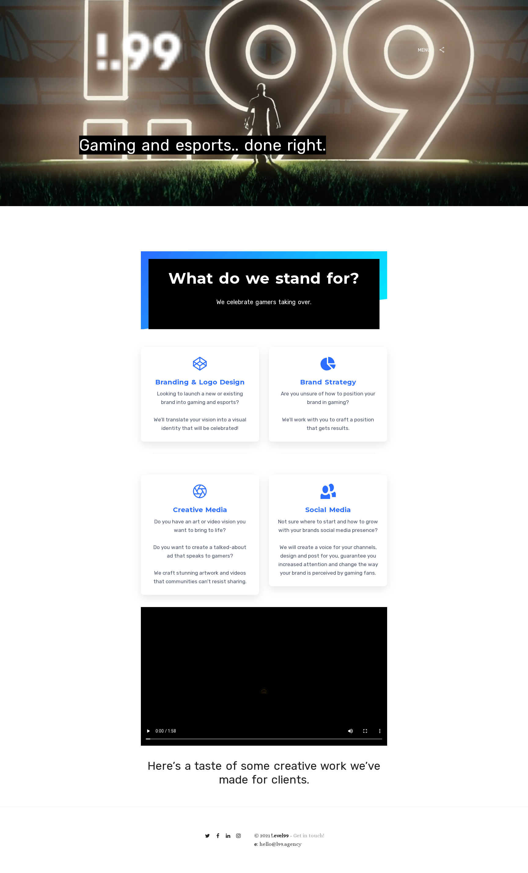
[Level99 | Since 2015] (138, 50)
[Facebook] (218, 836)
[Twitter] (207, 836)
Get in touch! (308, 835)
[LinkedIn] (228, 836)
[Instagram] (238, 836)
